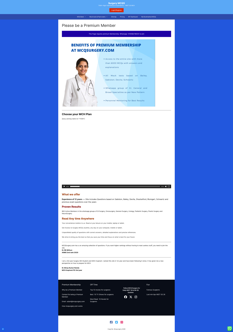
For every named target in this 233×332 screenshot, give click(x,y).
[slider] (115, 186)
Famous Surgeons (153, 290)
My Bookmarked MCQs (148, 17)
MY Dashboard (133, 17)
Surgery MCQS (116, 3)
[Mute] (166, 186)
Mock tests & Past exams (97, 17)
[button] (86, 17)
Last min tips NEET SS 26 (156, 294)
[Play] (64, 186)
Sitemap (113, 17)
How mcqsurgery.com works (72, 306)
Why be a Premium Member (72, 290)
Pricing (122, 17)
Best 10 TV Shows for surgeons (102, 294)
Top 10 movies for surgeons (100, 290)
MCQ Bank (80, 17)
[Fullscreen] (169, 186)
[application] (116, 157)
